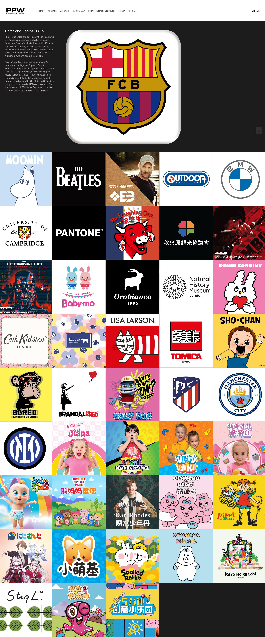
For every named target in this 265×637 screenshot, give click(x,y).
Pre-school (51, 10)
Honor (122, 10)
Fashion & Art (78, 10)
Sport (90, 10)
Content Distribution (106, 10)
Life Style (64, 10)
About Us (132, 10)
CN (258, 10)
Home (40, 10)
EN (253, 10)
